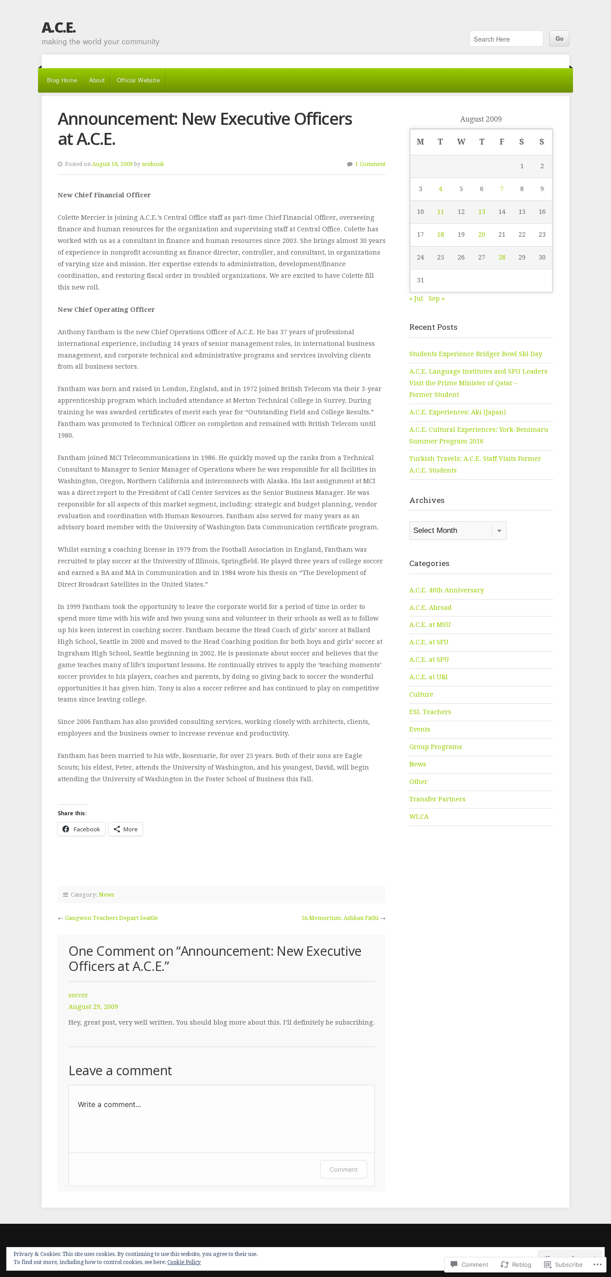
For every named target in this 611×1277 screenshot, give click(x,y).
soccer (78, 995)
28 (501, 257)
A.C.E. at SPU (429, 659)
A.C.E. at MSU (430, 624)
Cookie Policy (184, 1262)
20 (481, 234)
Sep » (437, 298)
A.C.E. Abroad (430, 607)
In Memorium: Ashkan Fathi (340, 918)
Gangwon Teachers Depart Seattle (111, 918)
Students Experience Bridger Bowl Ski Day (475, 354)
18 (440, 234)
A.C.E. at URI (428, 677)
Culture (421, 694)
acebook (153, 164)
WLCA (419, 816)
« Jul (416, 298)
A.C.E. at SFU (429, 642)
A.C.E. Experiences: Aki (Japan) (457, 412)
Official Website (138, 80)
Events (419, 729)
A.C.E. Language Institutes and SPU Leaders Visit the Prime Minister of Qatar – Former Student (478, 383)
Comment (344, 1169)
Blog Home (62, 80)
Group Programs (435, 746)
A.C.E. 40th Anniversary (446, 590)
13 (481, 211)
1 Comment (370, 164)
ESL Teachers (430, 711)
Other (418, 781)
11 (440, 211)
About (97, 80)
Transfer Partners (437, 799)
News (106, 894)
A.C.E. (59, 27)
